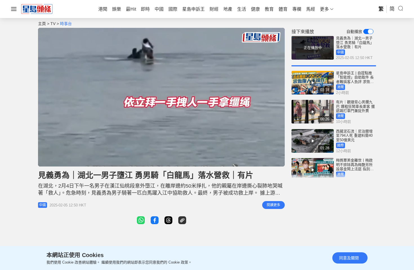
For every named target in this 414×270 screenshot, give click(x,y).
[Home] (37, 9)
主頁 (42, 23)
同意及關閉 (349, 258)
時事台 (66, 23)
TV (52, 23)
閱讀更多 (273, 205)
